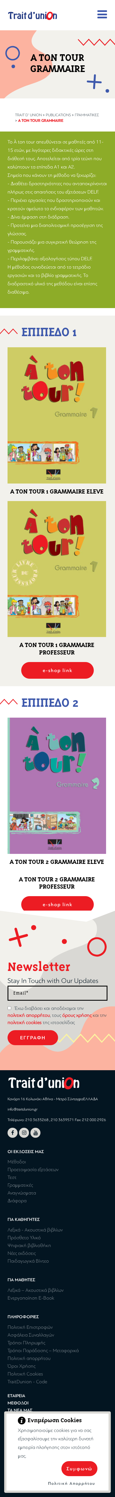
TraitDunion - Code (27, 1382)
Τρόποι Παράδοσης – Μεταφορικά (43, 1351)
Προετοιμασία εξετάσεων (33, 1170)
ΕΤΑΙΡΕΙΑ (16, 1396)
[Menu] (102, 15)
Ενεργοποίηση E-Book (31, 1298)
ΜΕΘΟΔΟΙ (18, 1403)
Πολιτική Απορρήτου (71, 1483)
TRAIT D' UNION (28, 115)
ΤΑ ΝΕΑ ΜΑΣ (20, 1410)
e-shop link (58, 670)
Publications (58, 115)
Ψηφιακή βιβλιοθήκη (29, 1245)
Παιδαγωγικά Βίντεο (28, 1261)
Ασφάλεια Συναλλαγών (31, 1335)
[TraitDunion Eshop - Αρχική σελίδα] (33, 16)
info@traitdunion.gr (22, 1109)
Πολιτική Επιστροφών (30, 1327)
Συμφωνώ (79, 1469)
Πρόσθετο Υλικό (24, 1238)
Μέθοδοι (17, 1162)
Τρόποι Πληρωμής (26, 1343)
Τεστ (12, 1177)
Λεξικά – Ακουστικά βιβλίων (36, 1290)
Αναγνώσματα (22, 1193)
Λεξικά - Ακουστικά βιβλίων (35, 1230)
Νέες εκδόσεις (22, 1253)
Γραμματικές (87, 115)
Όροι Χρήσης (21, 1366)
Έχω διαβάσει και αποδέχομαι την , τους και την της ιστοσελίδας (57, 1015)
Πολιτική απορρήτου (29, 1358)
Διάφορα (17, 1201)
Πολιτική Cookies (25, 1374)
